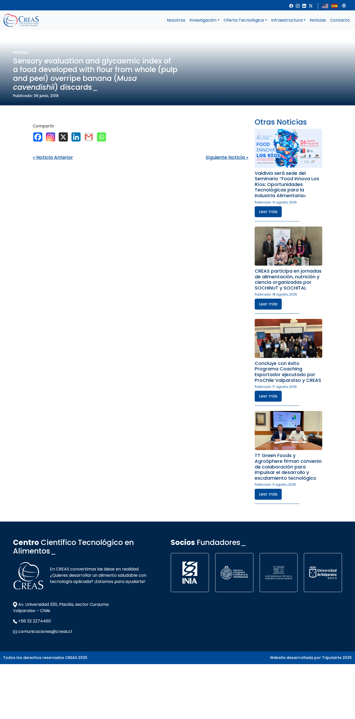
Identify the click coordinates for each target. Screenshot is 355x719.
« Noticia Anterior (53, 157)
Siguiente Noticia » (227, 157)
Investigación (202, 20)
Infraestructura (287, 20)
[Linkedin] (77, 137)
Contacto (340, 20)
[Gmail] (90, 137)
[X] (64, 137)
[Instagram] (52, 137)
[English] (325, 6)
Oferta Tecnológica (244, 20)
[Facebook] (39, 137)
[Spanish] (334, 6)
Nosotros (176, 20)
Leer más (268, 212)
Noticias (318, 20)
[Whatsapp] (103, 137)
